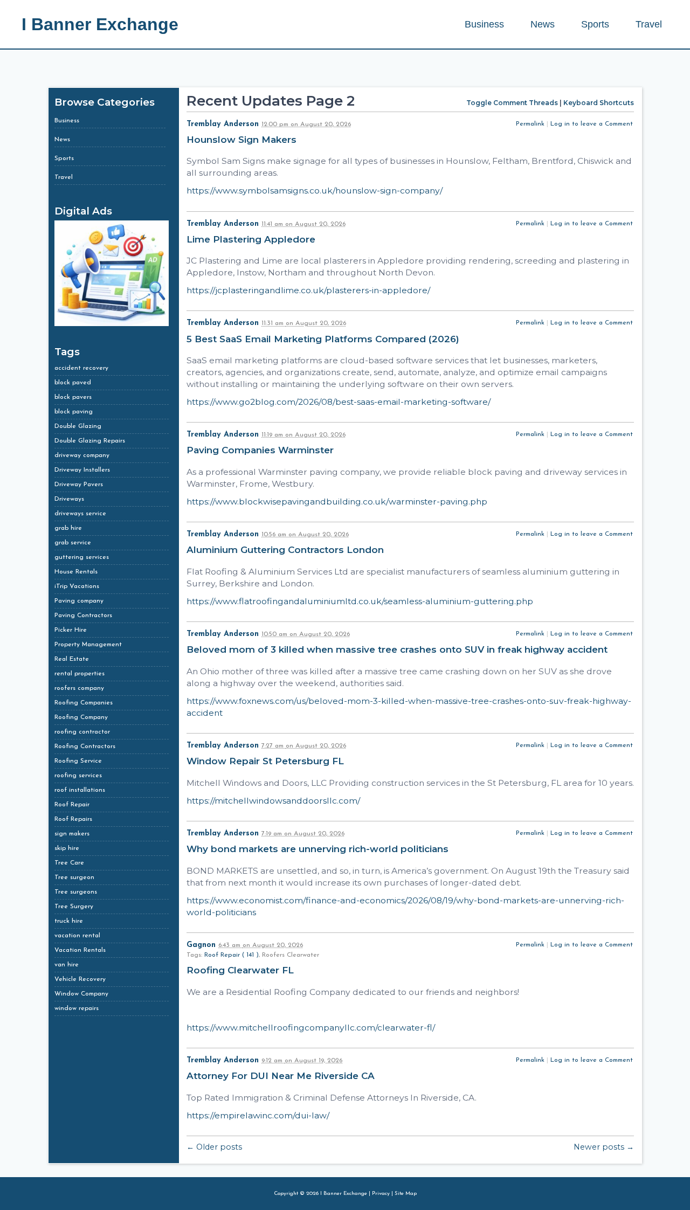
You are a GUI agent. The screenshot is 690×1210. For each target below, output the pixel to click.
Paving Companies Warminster (261, 450)
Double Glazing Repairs (89, 441)
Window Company (81, 994)
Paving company (79, 601)
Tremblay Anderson (223, 124)
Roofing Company (81, 717)
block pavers (73, 397)
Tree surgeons (75, 892)
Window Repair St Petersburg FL (267, 761)
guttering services (81, 557)
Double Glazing (77, 426)
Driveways (69, 499)
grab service (72, 543)
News (542, 24)
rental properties (79, 673)
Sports (595, 24)
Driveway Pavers (78, 484)
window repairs (76, 1008)
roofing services (78, 775)
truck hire (68, 921)
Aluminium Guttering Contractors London (287, 549)
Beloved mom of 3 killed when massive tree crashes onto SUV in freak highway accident (398, 649)
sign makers (71, 834)
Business (484, 24)
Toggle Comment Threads (512, 103)
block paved (72, 382)
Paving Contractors (83, 615)
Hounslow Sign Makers (243, 139)
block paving (73, 412)
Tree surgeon (74, 877)
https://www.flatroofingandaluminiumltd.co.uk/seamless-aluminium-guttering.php (360, 601)
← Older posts (214, 1147)
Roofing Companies (83, 703)
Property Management (88, 644)
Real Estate (71, 659)
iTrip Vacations (76, 586)
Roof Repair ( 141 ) (231, 955)
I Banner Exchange (100, 24)
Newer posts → (604, 1147)
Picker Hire (70, 630)
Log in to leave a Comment (591, 124)
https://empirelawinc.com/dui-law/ (258, 1115)
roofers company (79, 688)
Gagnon (201, 945)
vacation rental (77, 935)
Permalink (530, 124)
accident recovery (81, 368)
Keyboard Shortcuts (598, 103)
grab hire (68, 528)
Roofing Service (78, 761)
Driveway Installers (82, 470)
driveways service (80, 513)
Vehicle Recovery (80, 979)
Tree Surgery (73, 906)
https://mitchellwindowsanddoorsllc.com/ (273, 801)
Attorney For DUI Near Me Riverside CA (282, 1075)
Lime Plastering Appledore (252, 239)
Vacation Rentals (80, 950)
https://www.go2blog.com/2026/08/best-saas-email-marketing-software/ (339, 402)
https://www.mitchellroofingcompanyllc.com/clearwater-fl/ (311, 1027)
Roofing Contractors (84, 746)
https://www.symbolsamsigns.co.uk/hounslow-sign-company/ (315, 190)
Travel (649, 24)
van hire (66, 965)
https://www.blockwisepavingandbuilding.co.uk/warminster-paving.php (337, 501)
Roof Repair (71, 804)
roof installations (79, 790)
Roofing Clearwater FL (241, 970)
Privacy (381, 1194)
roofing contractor (82, 732)
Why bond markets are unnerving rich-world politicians (319, 848)
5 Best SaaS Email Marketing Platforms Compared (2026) (324, 339)
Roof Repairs (73, 819)
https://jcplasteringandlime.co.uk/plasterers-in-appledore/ (308, 290)
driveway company (81, 455)
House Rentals (76, 572)
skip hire (66, 848)
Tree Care (69, 863)
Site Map (406, 1194)
